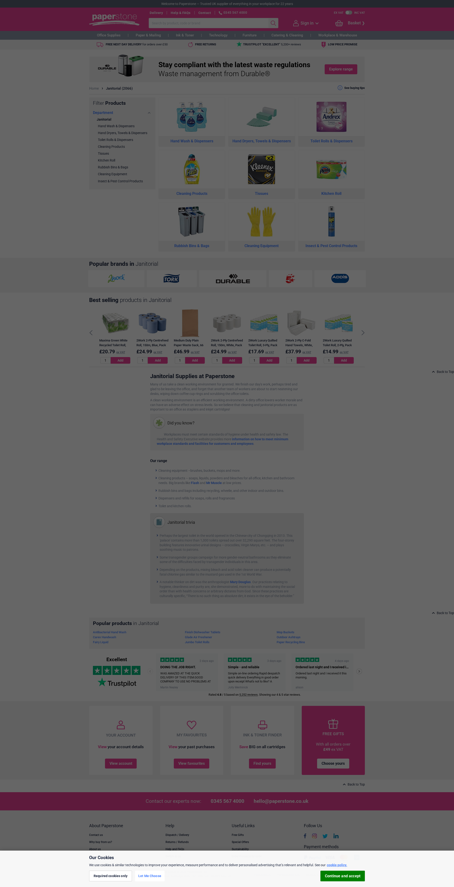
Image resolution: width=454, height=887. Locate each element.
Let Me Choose (149, 876)
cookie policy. (337, 865)
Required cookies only (110, 876)
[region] (227, 869)
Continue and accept (342, 876)
